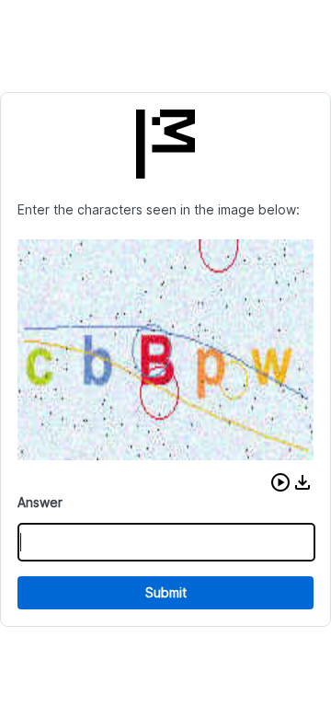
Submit (166, 592)
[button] (280, 482)
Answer (40, 502)
